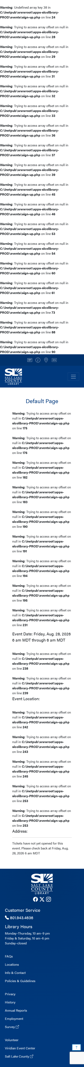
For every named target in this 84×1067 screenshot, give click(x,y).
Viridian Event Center (20, 1048)
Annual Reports (16, 1010)
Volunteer (12, 1039)
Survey (10, 1026)
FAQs (9, 956)
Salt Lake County (17, 1056)
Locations (12, 964)
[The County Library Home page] (42, 884)
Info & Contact (15, 972)
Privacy (10, 994)
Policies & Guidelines (20, 980)
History (10, 1002)
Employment (14, 1018)
